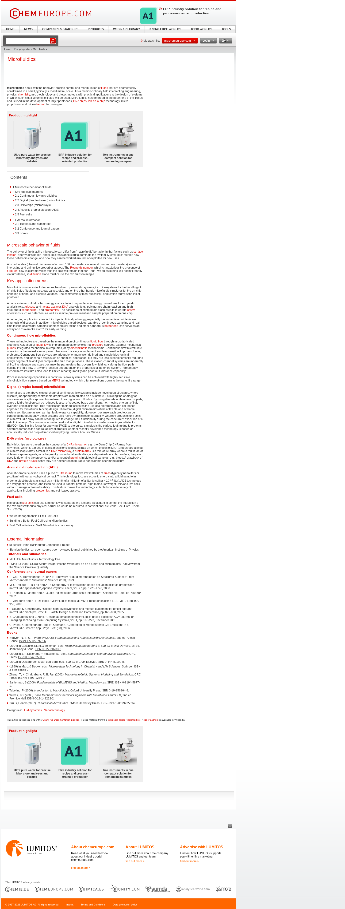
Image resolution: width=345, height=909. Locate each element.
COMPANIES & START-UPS (60, 29)
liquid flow (96, 341)
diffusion (35, 274)
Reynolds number (81, 267)
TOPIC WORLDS (201, 29)
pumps (11, 348)
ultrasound (66, 473)
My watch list (151, 40)
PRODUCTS (96, 29)
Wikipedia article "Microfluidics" (124, 719)
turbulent (12, 271)
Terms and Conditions (93, 904)
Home (7, 49)
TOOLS (226, 29)
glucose (30, 306)
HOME (10, 29)
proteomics (52, 310)
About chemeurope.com (92, 847)
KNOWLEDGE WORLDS (165, 29)
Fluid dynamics (32, 710)
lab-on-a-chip (96, 101)
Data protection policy (125, 904)
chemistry (24, 94)
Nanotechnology (54, 710)
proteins (75, 457)
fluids (104, 88)
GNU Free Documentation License (61, 719)
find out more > (80, 867)
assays (55, 306)
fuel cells (28, 502)
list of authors (151, 719)
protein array (83, 451)
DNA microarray (76, 444)
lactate (46, 306)
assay (131, 310)
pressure (98, 344)
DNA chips (80, 101)
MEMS (56, 380)
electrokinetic (78, 348)
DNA (65, 306)
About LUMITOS (140, 847)
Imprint (69, 904)
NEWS (28, 29)
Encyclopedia (22, 49)
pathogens (111, 326)
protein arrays (28, 461)
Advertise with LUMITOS (201, 847)
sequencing (29, 310)
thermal (40, 104)
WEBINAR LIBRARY (126, 29)
